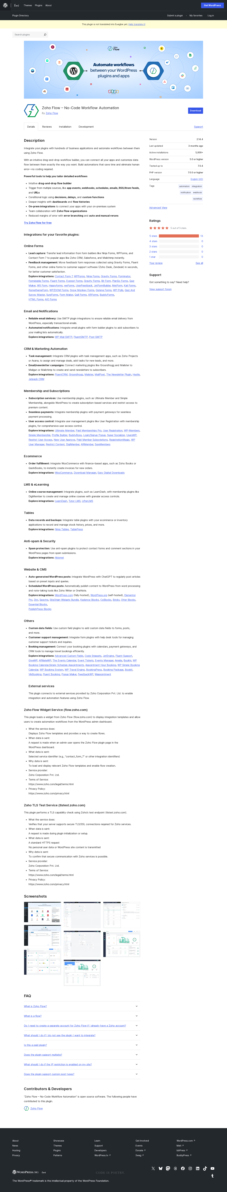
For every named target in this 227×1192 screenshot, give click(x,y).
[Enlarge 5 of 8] (96, 934)
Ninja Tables (62, 529)
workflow (197, 199)
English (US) (197, 179)
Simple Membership (39, 435)
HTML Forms (36, 299)
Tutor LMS (75, 501)
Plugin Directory (20, 15)
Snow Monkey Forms (82, 290)
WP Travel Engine (75, 669)
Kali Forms (130, 285)
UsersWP (131, 435)
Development (86, 126)
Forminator (124, 276)
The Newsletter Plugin (118, 374)
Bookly (127, 660)
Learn (97, 1140)
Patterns (57, 1155)
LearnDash (61, 501)
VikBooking (35, 674)
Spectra (44, 599)
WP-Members (132, 430)
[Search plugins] (45, 35)
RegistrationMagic (119, 439)
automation (184, 186)
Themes (57, 1145)
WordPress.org (98, 595)
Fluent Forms (57, 280)
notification (186, 192)
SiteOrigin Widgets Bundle (64, 599)
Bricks (116, 599)
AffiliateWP (45, 660)
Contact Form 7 (64, 276)
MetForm (117, 285)
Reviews (47, 126)
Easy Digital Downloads (111, 472)
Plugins (57, 1150)
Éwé (44, 1172)
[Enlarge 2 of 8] (57, 929)
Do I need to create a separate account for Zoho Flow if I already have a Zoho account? (75, 1025)
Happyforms (56, 285)
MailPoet (100, 374)
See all (199, 263)
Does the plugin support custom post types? (49, 1074)
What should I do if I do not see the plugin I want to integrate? (59, 1035)
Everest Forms (74, 280)
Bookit (128, 669)
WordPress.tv (103, 1155)
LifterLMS (87, 501)
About (15, 1140)
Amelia (118, 660)
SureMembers (102, 444)
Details (31, 126)
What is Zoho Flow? (35, 1006)
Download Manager (85, 472)
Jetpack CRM (36, 379)
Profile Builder (59, 435)
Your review (156, 263)
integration (197, 186)
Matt (180, 1145)
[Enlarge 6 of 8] (96, 963)
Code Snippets (93, 655)
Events (139, 1145)
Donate (141, 1150)
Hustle (136, 374)
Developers (101, 1150)
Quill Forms (81, 294)
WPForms (79, 276)
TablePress (76, 529)
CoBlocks (105, 599)
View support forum (160, 289)
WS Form (42, 285)
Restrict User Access (40, 439)
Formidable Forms (39, 280)
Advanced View (158, 207)
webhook (197, 192)
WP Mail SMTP (63, 336)
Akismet (59, 557)
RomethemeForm (38, 290)
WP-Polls (118, 290)
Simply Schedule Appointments (66, 665)
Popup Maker (69, 674)
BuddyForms (107, 294)
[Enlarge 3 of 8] (57, 952)
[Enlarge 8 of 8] (136, 934)
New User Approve (64, 439)
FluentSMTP (81, 336)
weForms (69, 285)
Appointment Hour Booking (100, 665)
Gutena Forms (104, 290)
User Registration (113, 430)
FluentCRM (61, 374)
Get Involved (142, 1140)
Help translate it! (136, 24)
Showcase (58, 1140)
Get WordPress (212, 5)
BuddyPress (184, 1155)
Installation (65, 126)
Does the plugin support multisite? (43, 1054)
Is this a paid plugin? (35, 1045)
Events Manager (104, 660)
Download (195, 110)
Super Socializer (116, 435)
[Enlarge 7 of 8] (136, 905)
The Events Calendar (64, 660)
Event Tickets (86, 660)
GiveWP (33, 660)
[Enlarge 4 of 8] (96, 905)
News (15, 1145)
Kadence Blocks (89, 599)
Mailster (88, 374)
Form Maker (66, 294)
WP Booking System (51, 669)
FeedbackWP (85, 674)
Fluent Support (124, 655)
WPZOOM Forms (59, 290)
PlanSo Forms (120, 280)
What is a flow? (33, 1016)
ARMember (87, 444)
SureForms (52, 294)
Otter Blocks (128, 599)
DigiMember (73, 444)
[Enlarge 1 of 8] (57, 905)
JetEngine (108, 655)
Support (198, 126)
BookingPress (94, 669)
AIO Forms (51, 299)
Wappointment (103, 674)
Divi (36, 599)
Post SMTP (96, 336)
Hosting (16, 1150)
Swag (140, 1155)
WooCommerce (63, 472)
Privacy (16, 1155)
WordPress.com (64, 595)
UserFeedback (84, 285)
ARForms (93, 294)
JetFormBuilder (102, 285)
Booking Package (113, 669)
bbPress (182, 1150)
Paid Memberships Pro (89, 430)
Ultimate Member (64, 430)
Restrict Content (55, 444)
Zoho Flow (52, 113)
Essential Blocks (38, 604)
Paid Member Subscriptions (92, 439)
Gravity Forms (109, 276)
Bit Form (106, 280)
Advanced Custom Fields (69, 655)
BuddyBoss (75, 435)
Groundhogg (76, 374)
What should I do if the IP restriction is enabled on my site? (58, 1064)
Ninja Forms (93, 276)
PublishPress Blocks (40, 609)
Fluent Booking (51, 674)
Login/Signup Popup (94, 435)
